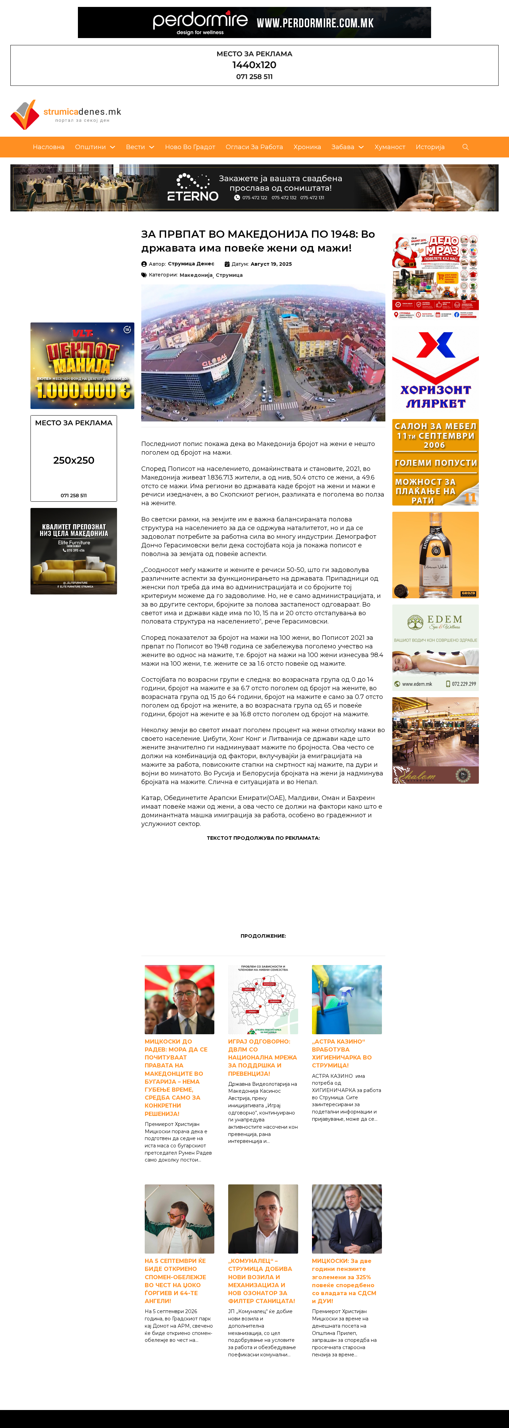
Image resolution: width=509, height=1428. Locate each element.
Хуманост (390, 147)
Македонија (196, 275)
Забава (343, 147)
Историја (430, 147)
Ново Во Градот (190, 147)
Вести (135, 147)
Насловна (49, 147)
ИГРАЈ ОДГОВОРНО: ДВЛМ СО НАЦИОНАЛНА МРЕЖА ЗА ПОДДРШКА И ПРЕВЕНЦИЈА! (262, 1057)
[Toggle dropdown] (112, 147)
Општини (90, 147)
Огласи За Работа (254, 147)
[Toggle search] (465, 147)
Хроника (307, 147)
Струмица (229, 275)
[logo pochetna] (65, 114)
